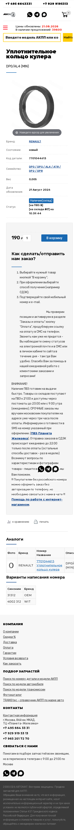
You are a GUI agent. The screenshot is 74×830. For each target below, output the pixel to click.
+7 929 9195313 (55, 4)
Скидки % (9, 637)
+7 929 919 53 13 (15, 733)
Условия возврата (15, 658)
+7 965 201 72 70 (16, 738)
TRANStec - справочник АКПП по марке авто (33, 700)
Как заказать (12, 663)
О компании (11, 631)
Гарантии (9, 653)
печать (44, 521)
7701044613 (45, 561)
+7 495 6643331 (19, 4)
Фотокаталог (12, 695)
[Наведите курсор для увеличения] (37, 106)
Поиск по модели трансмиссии (24, 689)
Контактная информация (20, 715)
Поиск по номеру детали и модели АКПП (30, 679)
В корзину (54, 238)
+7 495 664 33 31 (16, 728)
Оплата (8, 647)
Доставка (10, 642)
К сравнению (20, 521)
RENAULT (35, 141)
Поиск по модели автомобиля (23, 684)
